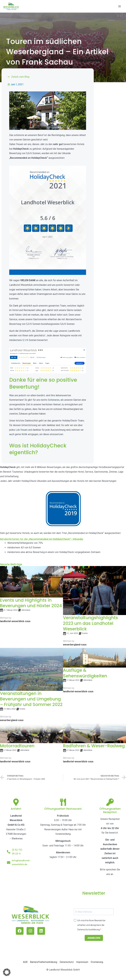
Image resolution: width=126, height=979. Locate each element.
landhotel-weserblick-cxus (15, 621)
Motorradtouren (17, 746)
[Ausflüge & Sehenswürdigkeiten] (94, 657)
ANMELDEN (93, 938)
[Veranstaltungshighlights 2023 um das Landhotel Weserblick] (94, 590)
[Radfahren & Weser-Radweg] (94, 733)
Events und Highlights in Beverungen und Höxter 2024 (31, 603)
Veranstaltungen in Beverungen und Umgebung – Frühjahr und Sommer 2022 (31, 699)
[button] (7, 972)
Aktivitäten (26, 610)
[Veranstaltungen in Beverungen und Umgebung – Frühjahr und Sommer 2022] (31, 669)
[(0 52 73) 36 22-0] (8, 851)
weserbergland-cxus (75, 644)
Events (85, 633)
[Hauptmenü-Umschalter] (119, 6)
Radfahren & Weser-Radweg (94, 746)
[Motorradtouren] (31, 733)
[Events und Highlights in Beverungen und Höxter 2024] (31, 581)
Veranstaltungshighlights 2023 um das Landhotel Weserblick (90, 623)
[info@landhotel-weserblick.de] (8, 862)
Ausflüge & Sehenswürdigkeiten (85, 673)
